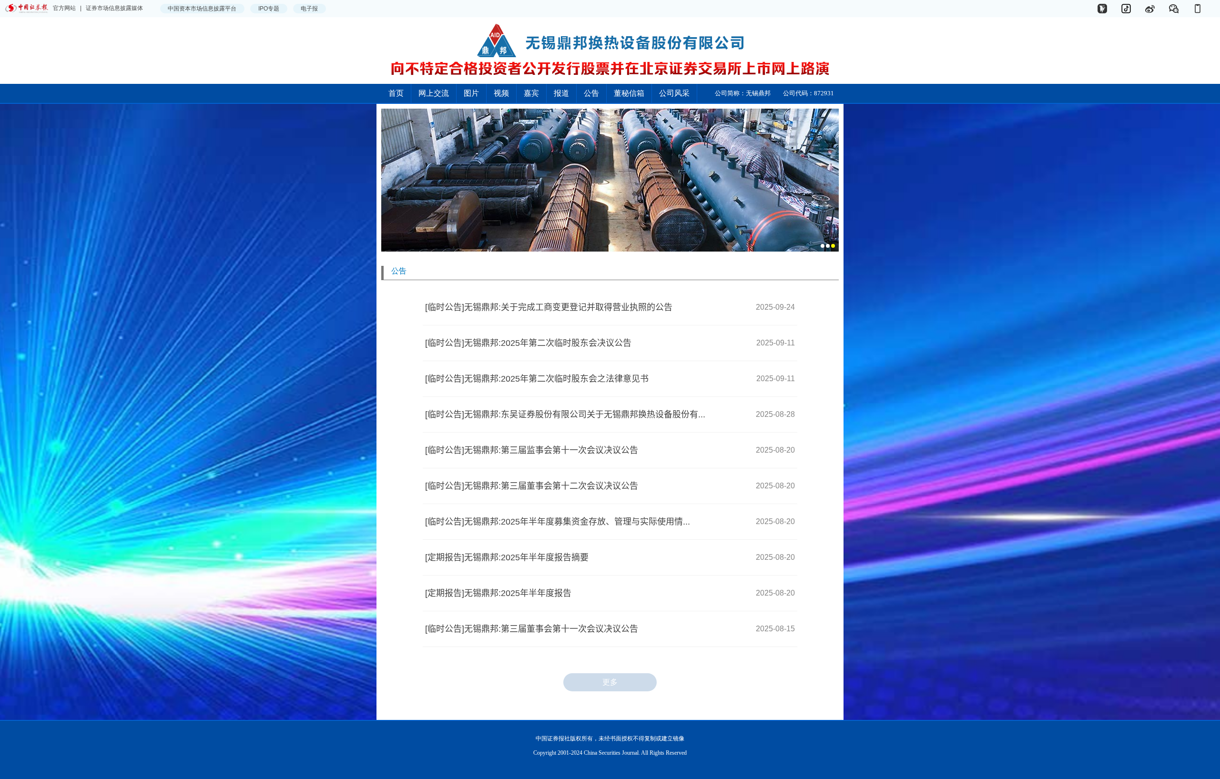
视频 (501, 93)
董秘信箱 (629, 93)
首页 (396, 93)
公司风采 (674, 93)
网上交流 (433, 93)
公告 (591, 93)
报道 (561, 93)
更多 (610, 682)
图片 (471, 93)
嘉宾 (531, 93)
